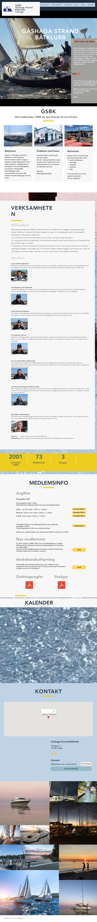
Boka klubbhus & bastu (44, 173)
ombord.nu (76, 178)
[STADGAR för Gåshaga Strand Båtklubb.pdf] (61, 585)
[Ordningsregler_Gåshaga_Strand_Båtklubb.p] (29, 585)
